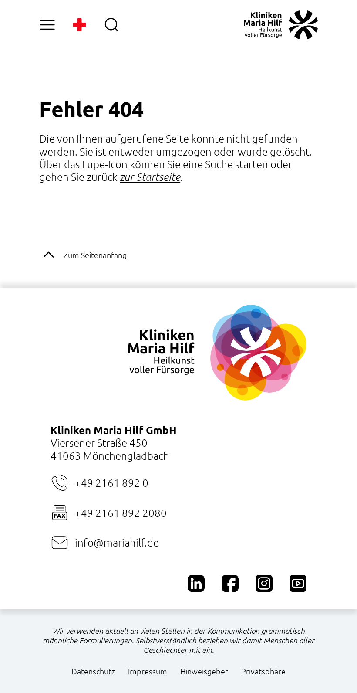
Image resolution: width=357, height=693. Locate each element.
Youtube (298, 583)
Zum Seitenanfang (95, 255)
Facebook (230, 583)
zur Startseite (150, 176)
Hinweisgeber (204, 671)
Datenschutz (93, 671)
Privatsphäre (263, 671)
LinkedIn (196, 583)
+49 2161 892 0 (111, 482)
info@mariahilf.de (116, 542)
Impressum (147, 671)
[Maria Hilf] (281, 24)
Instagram (264, 583)
